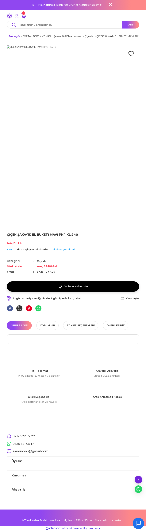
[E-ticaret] (72, 528)
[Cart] (23, 16)
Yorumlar (47, 325)
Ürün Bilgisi (19, 325)
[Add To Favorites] (131, 53)
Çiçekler (42, 261)
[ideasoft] (53, 528)
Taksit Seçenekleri (63, 249)
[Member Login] (16, 16)
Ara (130, 24)
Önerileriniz (115, 325)
